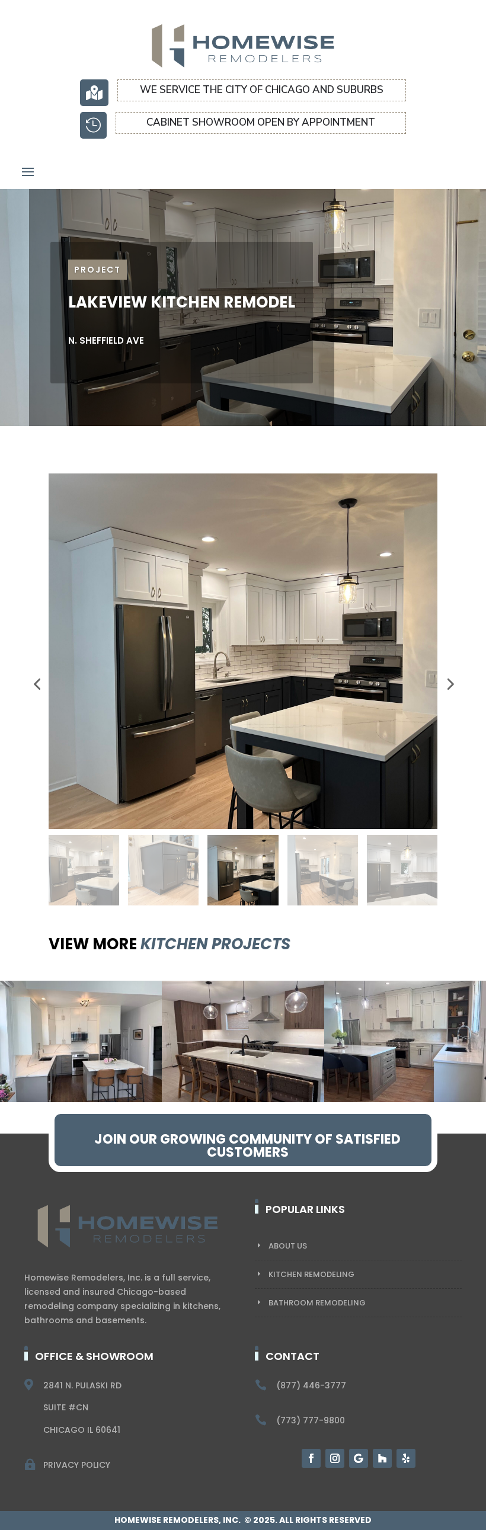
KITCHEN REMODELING (311, 1274)
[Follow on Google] (358, 1458)
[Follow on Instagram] (334, 1458)
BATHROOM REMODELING (317, 1302)
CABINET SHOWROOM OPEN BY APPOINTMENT (260, 122)
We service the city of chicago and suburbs (261, 90)
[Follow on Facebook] (311, 1458)
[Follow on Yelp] (406, 1458)
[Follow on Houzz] (382, 1458)
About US (287, 1245)
